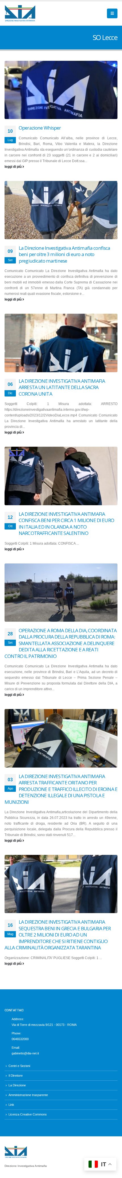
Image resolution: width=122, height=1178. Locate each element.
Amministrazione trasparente (28, 1095)
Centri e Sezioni (19, 1066)
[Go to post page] (61, 90)
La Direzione (17, 1085)
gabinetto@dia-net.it (25, 1053)
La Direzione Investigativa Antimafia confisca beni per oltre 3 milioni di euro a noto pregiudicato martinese (64, 254)
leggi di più (13, 167)
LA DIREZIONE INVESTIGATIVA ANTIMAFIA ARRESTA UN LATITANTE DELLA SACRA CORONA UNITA (62, 387)
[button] (112, 13)
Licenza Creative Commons (28, 1114)
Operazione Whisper (40, 127)
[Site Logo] (20, 13)
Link (11, 1104)
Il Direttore (16, 1075)
